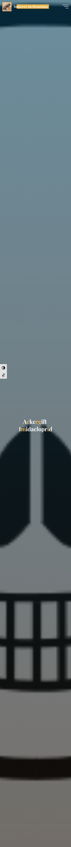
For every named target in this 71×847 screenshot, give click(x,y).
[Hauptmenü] (65, 6)
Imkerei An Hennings (31, 6)
